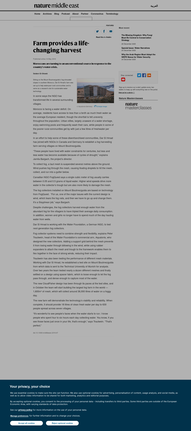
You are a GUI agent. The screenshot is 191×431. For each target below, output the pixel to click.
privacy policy (25, 410)
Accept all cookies (26, 423)
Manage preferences (19, 416)
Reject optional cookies (62, 423)
